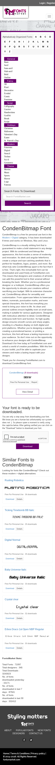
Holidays (11, 125)
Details (19, 499)
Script (10, 103)
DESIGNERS (19, 733)
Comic (7, 96)
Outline (7, 77)
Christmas (8, 128)
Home (6, 753)
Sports (7, 175)
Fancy (10, 81)
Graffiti (7, 115)
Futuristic (8, 147)
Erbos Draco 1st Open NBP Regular (24, 629)
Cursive (7, 109)
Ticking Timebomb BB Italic (19, 510)
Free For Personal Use (19, 382)
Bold (6, 74)
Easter (6, 137)
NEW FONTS (44, 730)
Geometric (8, 163)
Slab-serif (8, 71)
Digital (7, 150)
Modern (11, 144)
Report (34, 382)
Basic (6, 62)
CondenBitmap (16, 372)
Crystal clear (11, 599)
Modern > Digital (10, 237)
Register (51, 3)
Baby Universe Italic (15, 569)
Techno (7, 156)
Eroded (7, 93)
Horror (7, 178)
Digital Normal (12, 540)
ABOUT (8, 730)
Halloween (8, 131)
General (11, 59)
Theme (10, 166)
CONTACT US (35, 733)
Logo (6, 182)
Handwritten (9, 112)
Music (6, 172)
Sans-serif (8, 68)
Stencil (7, 153)
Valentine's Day (10, 134)
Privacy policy (38, 753)
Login (42, 3)
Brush (6, 118)
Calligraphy (9, 106)
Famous (7, 185)
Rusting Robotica (14, 480)
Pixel (6, 87)
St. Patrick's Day (11, 140)
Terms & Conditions (20, 753)
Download (27, 446)
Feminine (8, 99)
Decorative (8, 90)
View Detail (27, 392)
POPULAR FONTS (24, 730)
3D (5, 84)
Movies (7, 169)
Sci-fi (6, 159)
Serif (6, 65)
